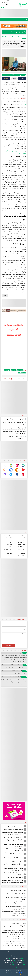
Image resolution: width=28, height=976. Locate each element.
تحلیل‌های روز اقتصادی (7, 535)
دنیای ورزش (22, 540)
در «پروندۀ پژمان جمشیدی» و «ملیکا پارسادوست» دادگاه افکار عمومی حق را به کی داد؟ (13, 912)
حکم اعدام (13, 370)
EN (6, 4)
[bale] (23, 467)
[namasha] (23, 476)
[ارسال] (20, 75)
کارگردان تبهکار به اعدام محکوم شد (16, 428)
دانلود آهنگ (9, 553)
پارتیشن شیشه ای (21, 555)
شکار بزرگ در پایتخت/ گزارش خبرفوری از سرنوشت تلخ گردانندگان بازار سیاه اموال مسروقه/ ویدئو (12, 833)
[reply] (3, 653)
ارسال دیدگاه (8, 645)
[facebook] (5, 379)
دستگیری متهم (20, 370)
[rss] (3, 7)
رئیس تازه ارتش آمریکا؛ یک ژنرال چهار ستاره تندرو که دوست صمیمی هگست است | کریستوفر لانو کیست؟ (14, 942)
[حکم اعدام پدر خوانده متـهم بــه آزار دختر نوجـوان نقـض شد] (11, 379)
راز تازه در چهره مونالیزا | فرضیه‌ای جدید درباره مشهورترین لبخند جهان (13, 946)
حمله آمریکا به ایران (7, 965)
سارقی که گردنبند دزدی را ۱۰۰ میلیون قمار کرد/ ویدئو (13, 841)
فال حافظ (20, 960)
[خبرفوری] (20, 4)
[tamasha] (23, 471)
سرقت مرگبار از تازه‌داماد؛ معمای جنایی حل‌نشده (13, 858)
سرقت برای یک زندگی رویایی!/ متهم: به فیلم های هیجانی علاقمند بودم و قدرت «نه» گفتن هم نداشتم (12, 881)
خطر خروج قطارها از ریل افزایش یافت (17, 916)
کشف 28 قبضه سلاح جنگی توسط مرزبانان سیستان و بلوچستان (14, 849)
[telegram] (5, 467)
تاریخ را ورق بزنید (21, 544)
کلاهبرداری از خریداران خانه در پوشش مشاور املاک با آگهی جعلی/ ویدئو (13, 869)
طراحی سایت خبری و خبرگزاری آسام (12, 973)
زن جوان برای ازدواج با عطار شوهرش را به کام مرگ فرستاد (13, 873)
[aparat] (17, 467)
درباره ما (20, 952)
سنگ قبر (10, 546)
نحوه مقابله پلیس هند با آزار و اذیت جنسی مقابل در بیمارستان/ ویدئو (14, 432)
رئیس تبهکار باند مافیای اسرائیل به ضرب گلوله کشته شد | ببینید (13, 854)
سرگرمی (6, 958)
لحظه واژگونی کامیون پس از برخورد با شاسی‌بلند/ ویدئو (12, 865)
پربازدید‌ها (24, 887)
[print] (23, 75)
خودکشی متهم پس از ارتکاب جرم (18, 890)
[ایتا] (17, 471)
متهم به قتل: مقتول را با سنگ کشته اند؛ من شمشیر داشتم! (14, 438)
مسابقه (9, 952)
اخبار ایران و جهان (21, 542)
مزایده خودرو (22, 553)
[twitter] (9, 379)
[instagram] (5, 471)
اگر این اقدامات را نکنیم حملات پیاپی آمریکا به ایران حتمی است (14, 927)
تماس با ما (14, 952)
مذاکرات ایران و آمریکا (8, 960)
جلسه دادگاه (6, 370)
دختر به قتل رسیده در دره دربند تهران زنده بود (13, 837)
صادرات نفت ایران (7, 962)
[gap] (5, 476)
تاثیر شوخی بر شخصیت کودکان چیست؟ (16, 101)
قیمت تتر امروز (9, 544)
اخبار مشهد (23, 538)
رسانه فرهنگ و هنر (21, 535)
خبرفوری (9, 970)
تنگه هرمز (13, 967)
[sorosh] (11, 471)
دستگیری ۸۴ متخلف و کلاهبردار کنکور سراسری (13, 829)
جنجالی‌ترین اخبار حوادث (7, 538)
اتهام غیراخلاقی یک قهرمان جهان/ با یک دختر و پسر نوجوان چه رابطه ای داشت (13, 845)
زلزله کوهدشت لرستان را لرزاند (17, 861)
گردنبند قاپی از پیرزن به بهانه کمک (15, 877)
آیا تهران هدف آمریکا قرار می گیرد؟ (18, 923)
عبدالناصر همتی (19, 962)
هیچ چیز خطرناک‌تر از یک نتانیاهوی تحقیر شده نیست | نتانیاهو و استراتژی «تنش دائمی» (14, 938)
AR (8, 4)
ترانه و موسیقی (9, 540)
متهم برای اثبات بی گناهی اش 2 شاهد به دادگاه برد (13, 423)
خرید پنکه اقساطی (21, 546)
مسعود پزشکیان (19, 965)
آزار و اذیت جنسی (22, 372)
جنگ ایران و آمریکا (17, 958)
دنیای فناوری (9, 542)
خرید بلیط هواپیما (21, 549)
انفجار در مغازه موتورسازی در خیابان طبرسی (14, 826)
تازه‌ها (25, 822)
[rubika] (11, 467)
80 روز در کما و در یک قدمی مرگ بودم (15, 419)
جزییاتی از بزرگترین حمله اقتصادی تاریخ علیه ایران (14, 104)
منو (25, 19)
